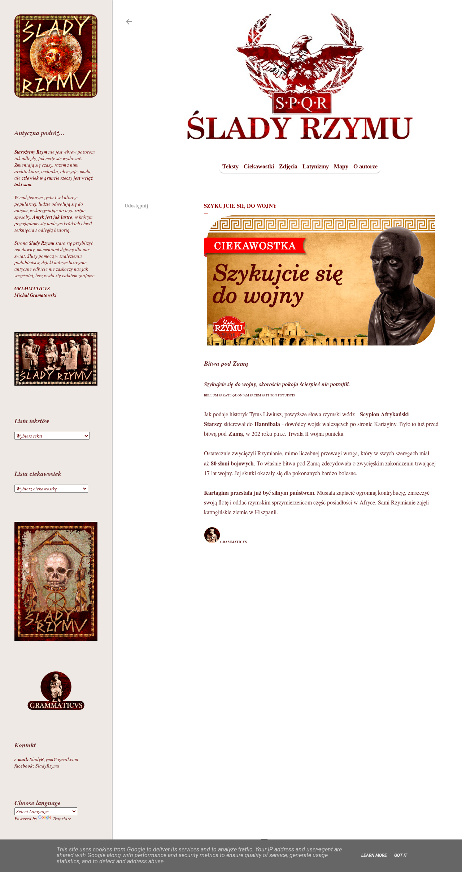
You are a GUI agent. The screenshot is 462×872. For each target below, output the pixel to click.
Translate (62, 818)
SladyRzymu (36, 766)
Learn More (374, 855)
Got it (400, 855)
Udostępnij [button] (136, 205)
